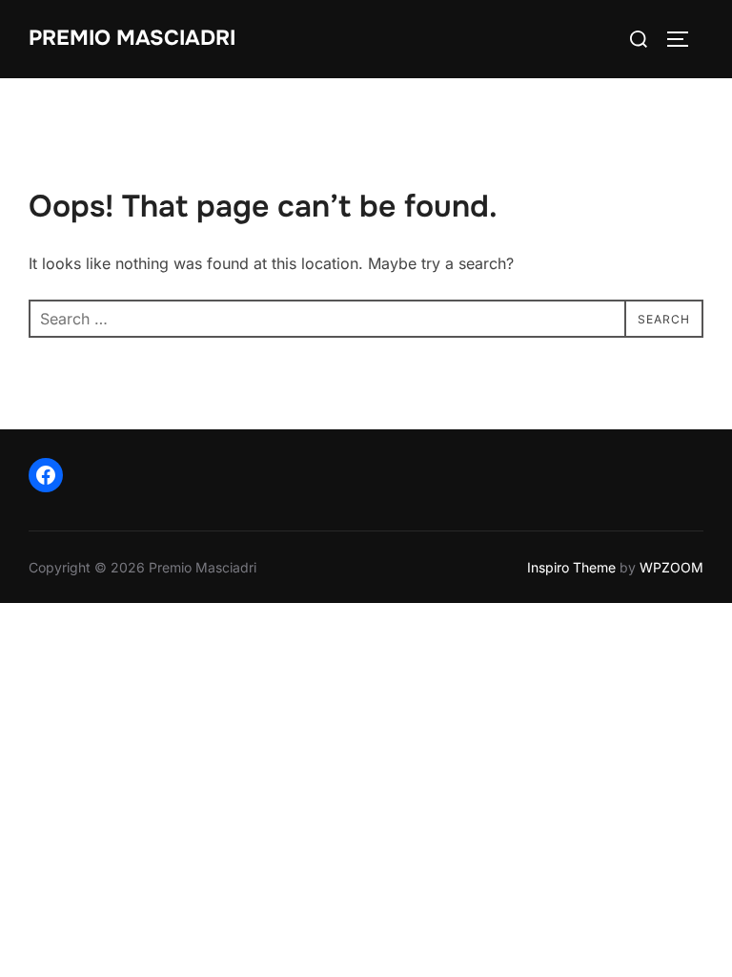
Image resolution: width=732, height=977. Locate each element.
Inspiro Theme (571, 567)
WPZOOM (671, 567)
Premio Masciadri (132, 38)
